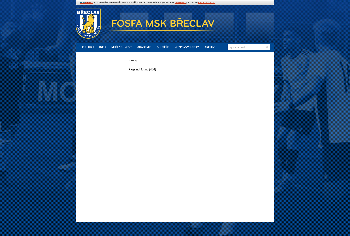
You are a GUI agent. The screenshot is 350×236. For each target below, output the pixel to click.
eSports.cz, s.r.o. (206, 2)
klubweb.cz (180, 2)
